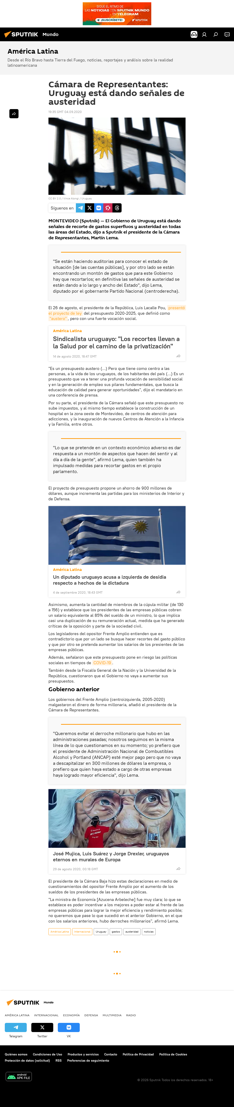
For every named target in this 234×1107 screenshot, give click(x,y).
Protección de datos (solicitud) (27, 1060)
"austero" (58, 318)
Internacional (82, 931)
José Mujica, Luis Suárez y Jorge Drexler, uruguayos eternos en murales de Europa (111, 856)
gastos (116, 931)
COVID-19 (102, 662)
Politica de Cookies (173, 1054)
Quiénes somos (16, 1054)
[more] (178, 356)
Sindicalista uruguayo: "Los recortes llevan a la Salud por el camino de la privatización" (116, 342)
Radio (131, 1015)
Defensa (91, 1015)
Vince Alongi (71, 198)
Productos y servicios (83, 1054)
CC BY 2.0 (54, 198)
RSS (59, 1060)
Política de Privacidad (138, 1054)
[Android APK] (18, 1077)
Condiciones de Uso (47, 1054)
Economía (71, 1015)
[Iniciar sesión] (204, 34)
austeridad (131, 931)
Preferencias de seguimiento (88, 1060)
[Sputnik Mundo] (22, 38)
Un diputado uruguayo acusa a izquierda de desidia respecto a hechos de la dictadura (109, 580)
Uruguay (86, 198)
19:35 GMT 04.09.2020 (65, 112)
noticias (149, 931)
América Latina (67, 331)
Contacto (110, 1054)
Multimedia (112, 1015)
